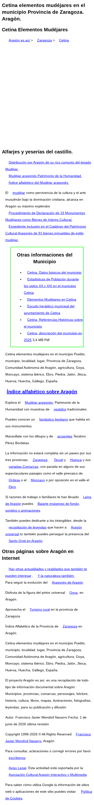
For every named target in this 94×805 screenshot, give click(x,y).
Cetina (64, 40)
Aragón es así (19, 40)
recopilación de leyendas (28, 527)
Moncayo (38, 480)
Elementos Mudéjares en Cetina (51, 299)
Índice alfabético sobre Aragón (42, 391)
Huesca (76, 460)
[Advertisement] (47, 94)
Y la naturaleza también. (56, 576)
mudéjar (19, 193)
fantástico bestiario (53, 419)
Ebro (12, 487)
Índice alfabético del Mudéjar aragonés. (39, 183)
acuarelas (64, 436)
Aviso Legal (17, 768)
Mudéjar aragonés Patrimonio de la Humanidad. (45, 176)
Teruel (58, 460)
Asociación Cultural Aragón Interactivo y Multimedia (48, 775)
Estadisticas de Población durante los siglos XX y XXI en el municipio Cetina (51, 286)
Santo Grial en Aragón (25, 541)
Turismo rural (40, 609)
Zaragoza (44, 40)
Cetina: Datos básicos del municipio (54, 272)
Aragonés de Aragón (67, 582)
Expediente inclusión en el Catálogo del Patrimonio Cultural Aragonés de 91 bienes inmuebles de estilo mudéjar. (45, 233)
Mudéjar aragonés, (39, 402)
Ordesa (14, 480)
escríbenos (17, 758)
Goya (73, 592)
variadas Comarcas (23, 466)
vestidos (60, 409)
